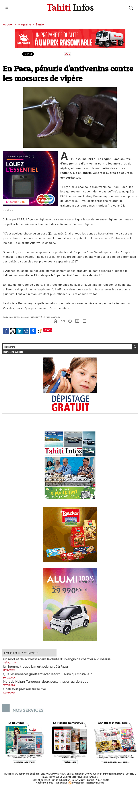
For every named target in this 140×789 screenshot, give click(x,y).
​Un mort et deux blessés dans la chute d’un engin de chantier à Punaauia (56, 659)
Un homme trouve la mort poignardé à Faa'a (35, 666)
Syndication (78, 783)
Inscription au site (95, 783)
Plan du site (61, 783)
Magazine (24, 24)
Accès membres (44, 783)
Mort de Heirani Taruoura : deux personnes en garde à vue (45, 681)
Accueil (8, 24)
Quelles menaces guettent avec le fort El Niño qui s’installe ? (47, 674)
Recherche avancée (13, 351)
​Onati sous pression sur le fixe (24, 689)
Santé (40, 24)
